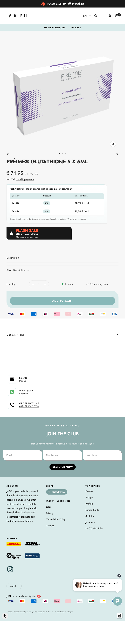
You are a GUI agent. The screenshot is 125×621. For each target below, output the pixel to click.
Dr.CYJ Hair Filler (94, 528)
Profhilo (89, 503)
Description (16, 335)
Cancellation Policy (55, 519)
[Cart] (116, 15)
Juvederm (90, 522)
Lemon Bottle (92, 510)
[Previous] (8, 154)
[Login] (109, 15)
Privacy (49, 513)
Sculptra (89, 516)
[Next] (117, 154)
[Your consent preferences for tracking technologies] (119, 615)
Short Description (18, 270)
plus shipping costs (25, 179)
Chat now (23, 393)
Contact (50, 525)
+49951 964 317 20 (29, 406)
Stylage (89, 497)
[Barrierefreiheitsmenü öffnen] (5, 616)
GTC (48, 507)
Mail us (22, 380)
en (85, 16)
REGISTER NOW (62, 467)
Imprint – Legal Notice (58, 501)
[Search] (95, 15)
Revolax (89, 491)
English (12, 586)
